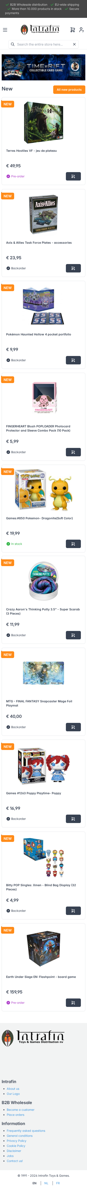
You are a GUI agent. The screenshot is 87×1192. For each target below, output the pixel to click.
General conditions (20, 1135)
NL (46, 1183)
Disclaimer (14, 1151)
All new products (69, 89)
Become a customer (20, 1109)
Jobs (10, 1156)
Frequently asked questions (26, 1130)
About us (13, 1088)
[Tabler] (40, 30)
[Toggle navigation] (5, 29)
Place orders (15, 1114)
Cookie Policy (16, 1146)
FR (58, 1183)
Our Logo (13, 1093)
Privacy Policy (16, 1140)
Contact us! (15, 1161)
